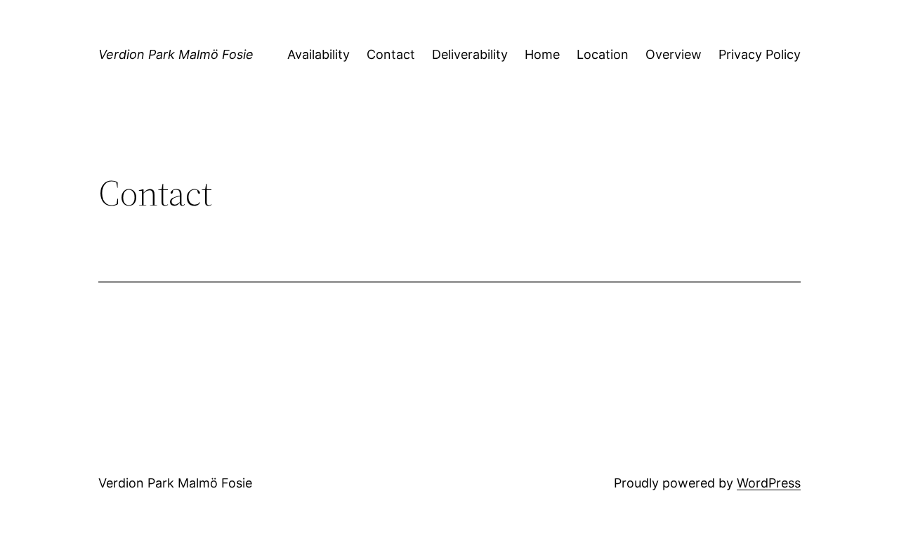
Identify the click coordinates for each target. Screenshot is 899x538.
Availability (318, 54)
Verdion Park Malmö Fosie (176, 54)
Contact (391, 54)
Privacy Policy (759, 54)
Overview (673, 54)
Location (603, 54)
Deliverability (470, 54)
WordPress (769, 483)
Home (542, 54)
